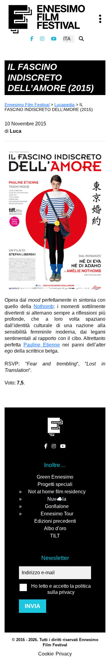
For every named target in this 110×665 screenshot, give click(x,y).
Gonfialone (57, 506)
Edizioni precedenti (55, 521)
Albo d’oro (55, 528)
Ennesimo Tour (57, 513)
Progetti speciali (55, 484)
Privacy (64, 653)
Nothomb (43, 306)
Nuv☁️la (56, 499)
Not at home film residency (57, 491)
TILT (55, 535)
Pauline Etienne (42, 344)
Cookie (46, 653)
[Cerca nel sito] (81, 38)
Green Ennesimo (55, 477)
